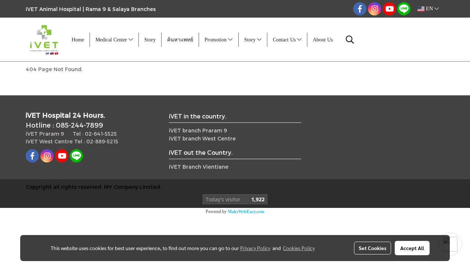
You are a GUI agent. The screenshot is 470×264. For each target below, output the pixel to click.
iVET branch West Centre (202, 138)
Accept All (412, 248)
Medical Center (112, 40)
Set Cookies (372, 248)
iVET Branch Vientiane (198, 167)
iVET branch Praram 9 (198, 130)
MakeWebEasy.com (246, 211)
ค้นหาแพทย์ (180, 40)
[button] (350, 40)
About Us (323, 40)
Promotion (216, 40)
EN (429, 8)
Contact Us (285, 40)
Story (150, 40)
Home (78, 40)
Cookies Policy (299, 248)
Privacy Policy (255, 248)
